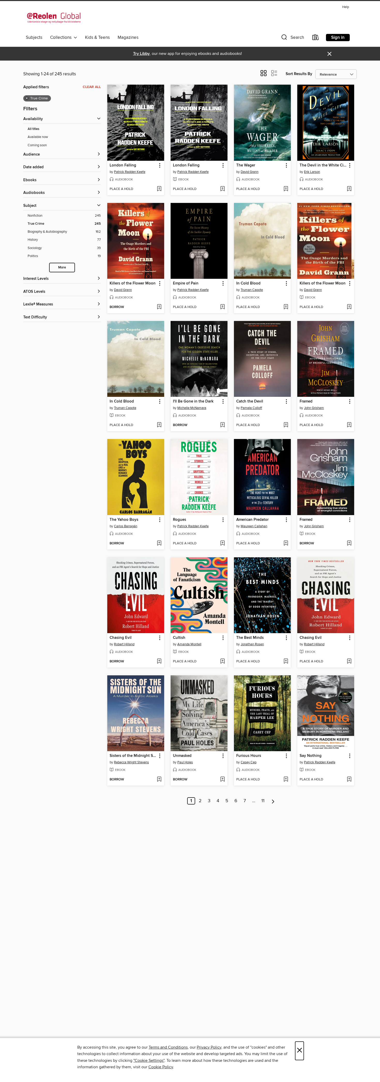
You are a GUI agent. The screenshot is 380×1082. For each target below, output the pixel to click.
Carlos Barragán (125, 526)
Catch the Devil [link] (249, 401)
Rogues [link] (179, 519)
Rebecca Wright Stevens (131, 762)
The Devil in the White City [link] (323, 165)
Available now (38, 137)
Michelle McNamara (191, 408)
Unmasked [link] (182, 756)
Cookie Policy (160, 1067)
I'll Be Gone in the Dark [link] (193, 401)
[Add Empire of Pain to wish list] (222, 307)
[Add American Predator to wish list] (286, 543)
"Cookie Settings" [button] (148, 1060)
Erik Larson (312, 172)
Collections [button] (62, 37)
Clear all (92, 87)
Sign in (338, 37)
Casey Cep (248, 762)
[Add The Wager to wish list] (286, 189)
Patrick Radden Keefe (129, 172)
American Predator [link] (252, 519)
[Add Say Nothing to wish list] (349, 779)
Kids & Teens (97, 37)
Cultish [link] (179, 637)
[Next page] (273, 801)
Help (345, 7)
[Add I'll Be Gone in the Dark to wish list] (222, 425)
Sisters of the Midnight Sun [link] (133, 756)
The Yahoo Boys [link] (124, 519)
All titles (33, 129)
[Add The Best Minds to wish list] (286, 661)
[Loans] (315, 38)
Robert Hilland (124, 644)
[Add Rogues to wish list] (222, 543)
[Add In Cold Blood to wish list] (286, 307)
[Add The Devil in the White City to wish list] (349, 189)
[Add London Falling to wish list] (159, 189)
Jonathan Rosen (252, 644)
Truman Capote (252, 290)
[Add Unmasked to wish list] (222, 779)
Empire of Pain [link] (186, 283)
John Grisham (314, 408)
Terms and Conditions (168, 1047)
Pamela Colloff (251, 408)
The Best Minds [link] (250, 637)
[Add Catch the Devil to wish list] (286, 425)
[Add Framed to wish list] (349, 425)
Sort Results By (299, 73)
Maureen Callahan (254, 526)
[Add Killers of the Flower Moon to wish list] (159, 307)
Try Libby (141, 53)
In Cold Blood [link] (248, 283)
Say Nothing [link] (311, 756)
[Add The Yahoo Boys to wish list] (159, 543)
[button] (292, 38)
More (62, 267)
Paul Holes (185, 762)
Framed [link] (306, 401)
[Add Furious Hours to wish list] (286, 779)
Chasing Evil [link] (121, 637)
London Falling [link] (123, 165)
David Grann (250, 172)
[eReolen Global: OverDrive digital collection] (54, 18)
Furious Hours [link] (248, 756)
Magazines (128, 37)
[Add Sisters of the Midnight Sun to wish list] (159, 779)
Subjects (34, 37)
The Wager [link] (245, 165)
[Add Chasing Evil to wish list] (159, 661)
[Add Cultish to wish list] (222, 661)
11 (262, 801)
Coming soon (37, 145)
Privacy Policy (209, 1047)
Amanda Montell (189, 644)
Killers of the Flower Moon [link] (133, 283)
